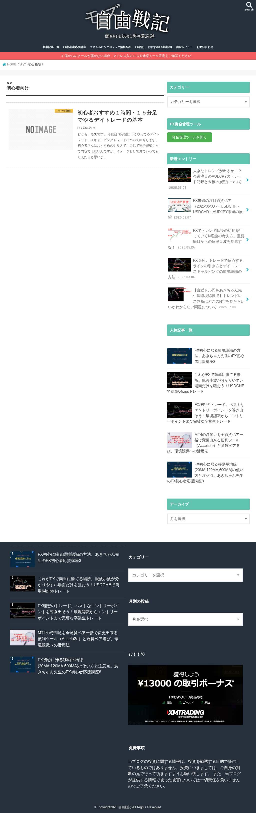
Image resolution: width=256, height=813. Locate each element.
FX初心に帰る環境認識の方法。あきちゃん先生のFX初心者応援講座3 (219, 355)
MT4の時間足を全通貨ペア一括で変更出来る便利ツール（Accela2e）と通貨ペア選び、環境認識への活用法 (205, 443)
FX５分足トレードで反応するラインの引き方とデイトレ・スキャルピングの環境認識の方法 (205, 269)
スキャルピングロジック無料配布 (110, 46)
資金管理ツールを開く (189, 137)
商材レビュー (184, 46)
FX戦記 (139, 46)
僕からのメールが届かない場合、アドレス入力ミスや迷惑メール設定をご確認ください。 (129, 56)
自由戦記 (124, 807)
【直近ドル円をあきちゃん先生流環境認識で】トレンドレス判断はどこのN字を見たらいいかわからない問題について (206, 298)
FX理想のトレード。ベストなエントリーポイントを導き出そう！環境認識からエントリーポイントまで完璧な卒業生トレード (205, 413)
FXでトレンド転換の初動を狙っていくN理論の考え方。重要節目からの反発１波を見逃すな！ (206, 239)
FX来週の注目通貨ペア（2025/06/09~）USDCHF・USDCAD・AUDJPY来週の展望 (205, 209)
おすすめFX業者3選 (160, 46)
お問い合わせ (205, 46)
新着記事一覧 (51, 46)
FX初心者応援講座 (74, 46)
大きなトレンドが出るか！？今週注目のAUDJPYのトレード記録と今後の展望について (205, 179)
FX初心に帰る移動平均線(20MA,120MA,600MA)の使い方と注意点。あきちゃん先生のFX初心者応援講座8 (205, 472)
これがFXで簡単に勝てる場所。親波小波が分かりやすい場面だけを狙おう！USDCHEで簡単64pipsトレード (205, 383)
